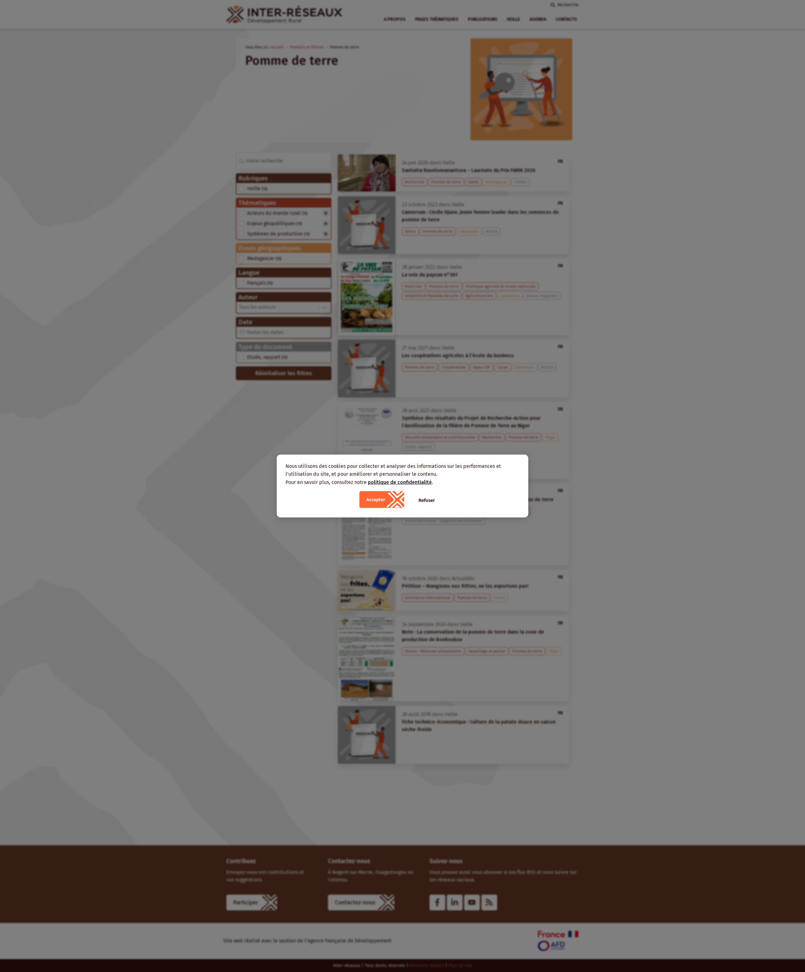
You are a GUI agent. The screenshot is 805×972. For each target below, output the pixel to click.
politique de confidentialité (400, 482)
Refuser (427, 500)
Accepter (375, 500)
